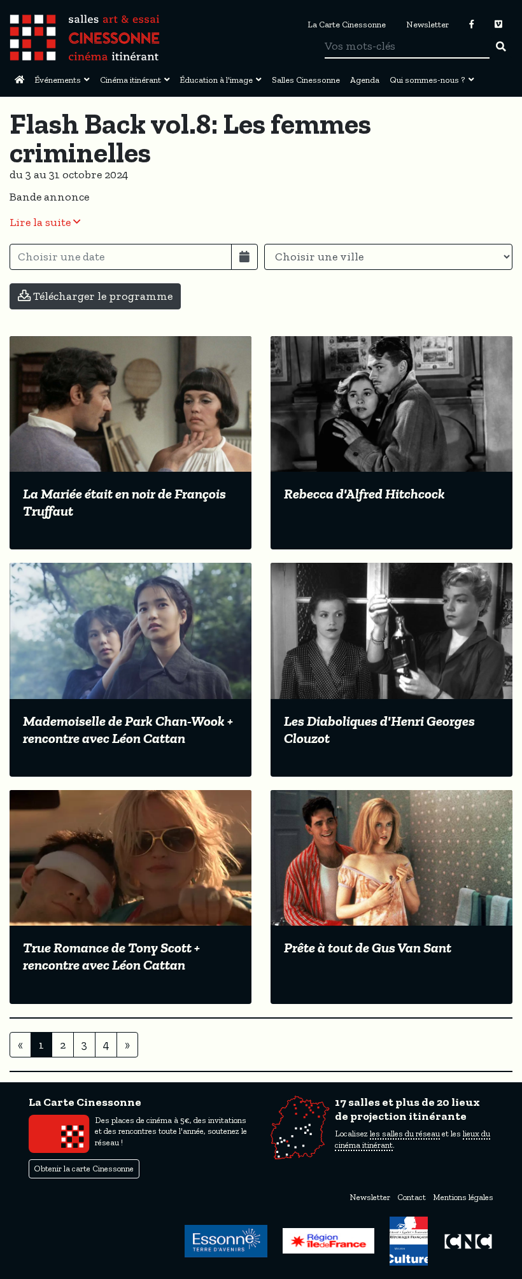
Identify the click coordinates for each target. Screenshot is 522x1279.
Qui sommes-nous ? (427, 79)
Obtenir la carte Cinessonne (84, 1168)
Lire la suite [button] (41, 222)
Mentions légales (463, 1197)
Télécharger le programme (102, 296)
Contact (411, 1197)
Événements (57, 79)
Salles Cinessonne (306, 79)
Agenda (364, 79)
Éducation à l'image (216, 79)
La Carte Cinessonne (346, 24)
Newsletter (427, 24)
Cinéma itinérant (130, 79)
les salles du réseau (405, 1133)
